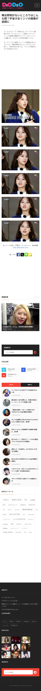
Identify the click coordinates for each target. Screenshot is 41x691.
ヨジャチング (14, 528)
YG (25, 532)
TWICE (6, 499)
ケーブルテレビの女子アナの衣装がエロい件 (24, 391)
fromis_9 (30, 519)
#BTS (11, 621)
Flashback (14, 625)
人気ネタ (11, 384)
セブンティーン (12, 505)
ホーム (5, 621)
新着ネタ (30, 384)
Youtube (26, 621)
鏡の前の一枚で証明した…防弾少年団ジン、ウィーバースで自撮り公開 (24, 401)
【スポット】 (7, 519)
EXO (36, 509)
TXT (4, 509)
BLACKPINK (14, 514)
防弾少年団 (16, 499)
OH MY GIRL (27, 524)
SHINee (5, 528)
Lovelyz (5, 524)
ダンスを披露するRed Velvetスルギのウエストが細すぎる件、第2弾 (24, 421)
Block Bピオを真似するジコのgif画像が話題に (24, 460)
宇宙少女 (19, 524)
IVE (25, 499)
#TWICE (18, 621)
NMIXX (4, 514)
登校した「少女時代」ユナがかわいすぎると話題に (24, 450)
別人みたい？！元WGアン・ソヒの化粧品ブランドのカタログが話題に (24, 440)
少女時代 (32, 500)
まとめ (34, 621)
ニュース (5, 625)
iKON (30, 532)
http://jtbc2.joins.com (20, 247)
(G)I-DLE (17, 509)
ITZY (24, 514)
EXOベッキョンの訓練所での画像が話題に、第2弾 (24, 430)
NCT (4, 505)
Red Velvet (27, 509)
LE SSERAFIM (19, 519)
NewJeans (31, 514)
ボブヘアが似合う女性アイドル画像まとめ (24, 480)
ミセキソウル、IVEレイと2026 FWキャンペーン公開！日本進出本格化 (24, 470)
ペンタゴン (24, 528)
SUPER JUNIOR (8, 532)
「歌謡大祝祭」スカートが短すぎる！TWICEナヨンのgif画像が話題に (23, 411)
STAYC (10, 509)
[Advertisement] (20, 69)
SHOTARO (18, 532)
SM (12, 523)
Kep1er (32, 504)
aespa (23, 504)
